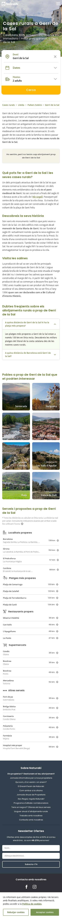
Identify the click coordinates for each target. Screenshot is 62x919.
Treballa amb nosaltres (31, 815)
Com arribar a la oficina (31, 790)
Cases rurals (8, 105)
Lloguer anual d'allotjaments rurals (31, 811)
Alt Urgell (38, 196)
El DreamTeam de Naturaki (31, 786)
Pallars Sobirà (35, 105)
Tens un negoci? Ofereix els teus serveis (31, 807)
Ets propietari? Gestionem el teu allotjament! (31, 773)
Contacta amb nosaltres (31, 819)
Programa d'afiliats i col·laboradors (31, 803)
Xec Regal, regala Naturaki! (31, 798)
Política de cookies (32, 903)
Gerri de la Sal (52, 105)
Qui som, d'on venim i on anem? (31, 782)
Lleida (21, 105)
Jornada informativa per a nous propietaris (31, 778)
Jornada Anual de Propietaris (31, 794)
